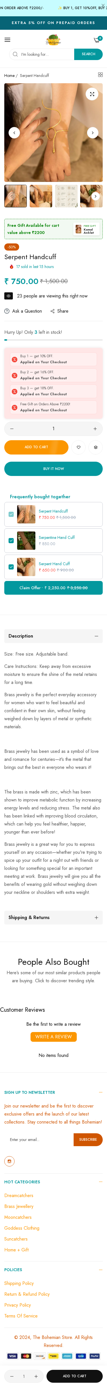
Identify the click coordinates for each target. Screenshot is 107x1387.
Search (88, 54)
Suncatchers (16, 1239)
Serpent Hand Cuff (54, 564)
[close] (103, 6)
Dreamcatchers (18, 1195)
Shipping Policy (19, 1283)
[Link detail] (9, 1161)
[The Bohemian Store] (53, 39)
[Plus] (95, 428)
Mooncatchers (18, 1217)
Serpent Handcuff (53, 511)
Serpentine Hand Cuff (57, 537)
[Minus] (12, 428)
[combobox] (56, 54)
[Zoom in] (92, 94)
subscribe (88, 1139)
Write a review (53, 1036)
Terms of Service (21, 1316)
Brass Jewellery (18, 1206)
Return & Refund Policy (27, 1294)
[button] (92, 132)
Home (9, 75)
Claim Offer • (53, 588)
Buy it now (53, 468)
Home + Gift (16, 1250)
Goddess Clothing (21, 1228)
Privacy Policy (17, 1305)
